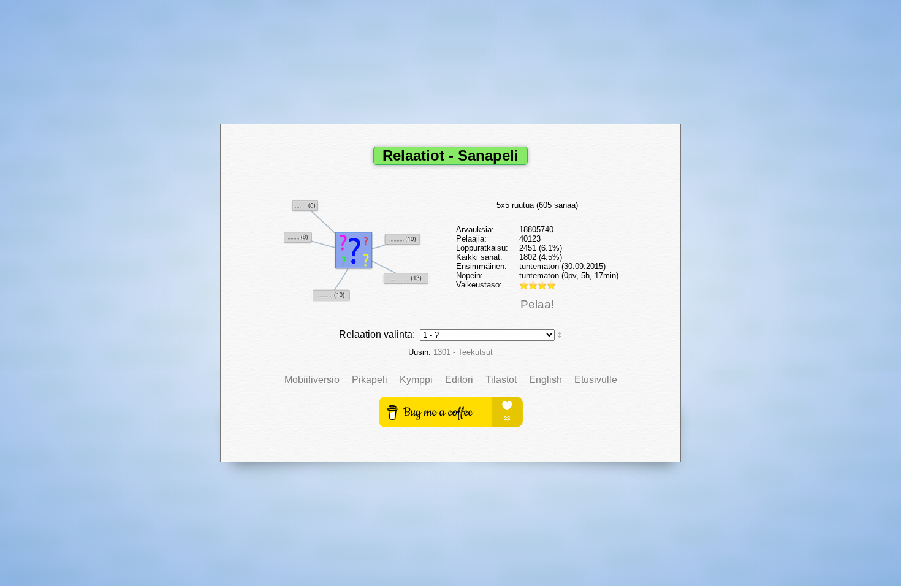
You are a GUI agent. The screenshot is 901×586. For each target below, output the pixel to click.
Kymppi (416, 380)
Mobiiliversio (312, 380)
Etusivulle (595, 380)
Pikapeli (369, 380)
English (545, 380)
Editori (459, 380)
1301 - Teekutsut (463, 352)
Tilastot (501, 380)
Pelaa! (537, 304)
